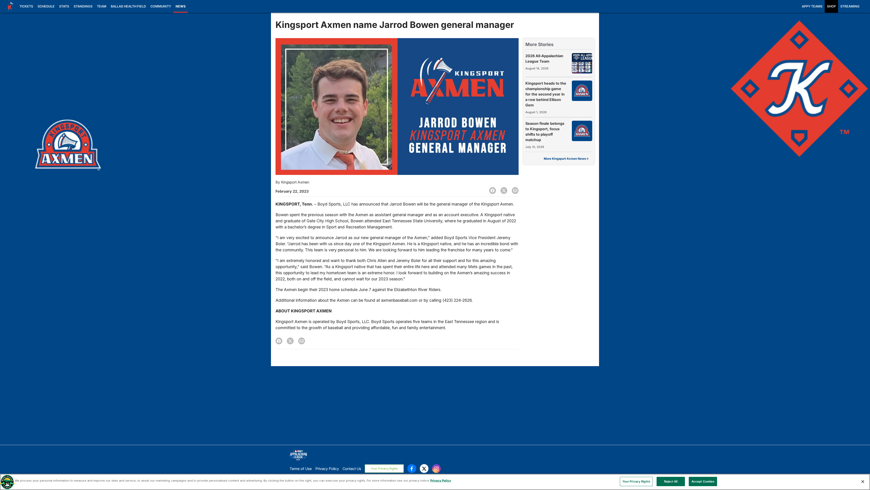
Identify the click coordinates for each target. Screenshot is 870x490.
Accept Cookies (703, 481)
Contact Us (352, 468)
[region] (435, 482)
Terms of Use (301, 468)
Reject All (670, 481)
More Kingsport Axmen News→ (566, 158)
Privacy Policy (327, 468)
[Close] (863, 482)
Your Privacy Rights (384, 468)
